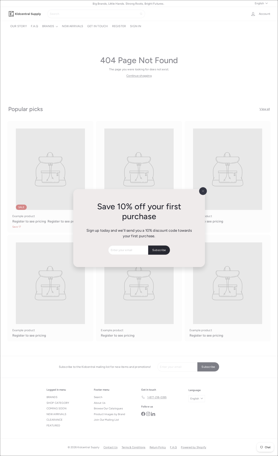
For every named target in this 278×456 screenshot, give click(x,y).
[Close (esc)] (203, 191)
